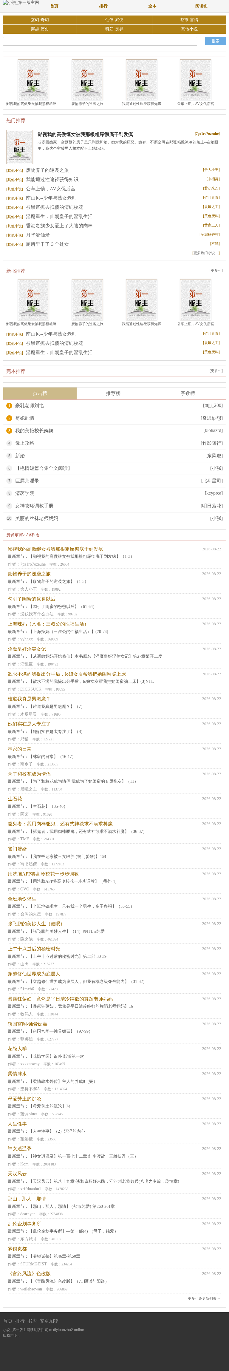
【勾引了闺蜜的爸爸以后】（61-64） (63, 606)
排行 (103, 6)
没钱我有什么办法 (37, 614)
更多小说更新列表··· (204, 1298)
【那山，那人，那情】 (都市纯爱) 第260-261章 (72, 1206)
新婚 (20, 455)
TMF (24, 839)
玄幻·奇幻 (40, 20)
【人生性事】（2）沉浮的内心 (57, 1131)
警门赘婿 (17, 848)
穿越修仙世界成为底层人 (34, 973)
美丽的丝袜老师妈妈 (36, 518)
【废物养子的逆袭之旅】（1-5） (59, 581)
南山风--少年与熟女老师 (41, 197)
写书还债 (28, 864)
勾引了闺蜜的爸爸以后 (31, 598)
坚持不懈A (30, 1089)
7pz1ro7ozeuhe (33, 564)
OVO (24, 889)
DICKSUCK (30, 689)
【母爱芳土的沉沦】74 (49, 1106)
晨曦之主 (28, 789)
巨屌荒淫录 (27, 480)
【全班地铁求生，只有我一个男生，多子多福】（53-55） (81, 906)
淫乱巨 (26, 664)
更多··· (216, 270)
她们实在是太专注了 (29, 723)
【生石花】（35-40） (48, 806)
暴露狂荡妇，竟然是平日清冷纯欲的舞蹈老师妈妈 (60, 998)
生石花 (15, 798)
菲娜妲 (26, 1039)
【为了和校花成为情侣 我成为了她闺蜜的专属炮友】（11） (83, 781)
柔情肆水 (17, 1073)
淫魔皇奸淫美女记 (27, 648)
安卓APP (49, 1321)
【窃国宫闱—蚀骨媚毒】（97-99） (61, 1031)
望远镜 (26, 1139)
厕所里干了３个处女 (37, 244)
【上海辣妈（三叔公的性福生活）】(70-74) (68, 631)
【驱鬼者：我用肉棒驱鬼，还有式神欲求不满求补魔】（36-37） (88, 831)
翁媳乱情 (24, 418)
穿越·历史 (40, 29)
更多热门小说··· (206, 253)
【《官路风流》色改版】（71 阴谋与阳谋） (69, 1281)
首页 (54, 6)
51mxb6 (27, 989)
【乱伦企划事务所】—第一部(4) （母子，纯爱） (73, 1231)
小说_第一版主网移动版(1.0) (25, 1330)
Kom (24, 1164)
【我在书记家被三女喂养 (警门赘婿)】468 (67, 856)
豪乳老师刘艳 (29, 405)
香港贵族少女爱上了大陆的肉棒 (49, 225)
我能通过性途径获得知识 (141, 104)
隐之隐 (26, 939)
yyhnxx (26, 639)
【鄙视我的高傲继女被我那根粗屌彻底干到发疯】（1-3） (81, 556)
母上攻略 (24, 443)
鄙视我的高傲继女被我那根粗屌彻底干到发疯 (42, 104)
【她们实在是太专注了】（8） (57, 731)
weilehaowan (31, 1289)
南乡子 (26, 764)
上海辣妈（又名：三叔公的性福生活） (48, 623)
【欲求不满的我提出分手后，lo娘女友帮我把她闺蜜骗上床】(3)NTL (91, 681)
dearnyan (27, 1214)
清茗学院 (24, 493)
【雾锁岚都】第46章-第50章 (54, 1256)
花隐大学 (17, 1048)
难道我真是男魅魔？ (29, 698)
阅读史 (201, 6)
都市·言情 (189, 20)
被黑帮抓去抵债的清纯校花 (44, 207)
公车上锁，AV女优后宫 (195, 104)
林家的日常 (20, 748)
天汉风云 (17, 1173)
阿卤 (24, 814)
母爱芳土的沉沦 (24, 1098)
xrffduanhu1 (30, 1189)
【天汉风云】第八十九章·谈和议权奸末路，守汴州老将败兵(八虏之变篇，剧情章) (104, 1181)
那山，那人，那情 (27, 1198)
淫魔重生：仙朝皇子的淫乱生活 (49, 216)
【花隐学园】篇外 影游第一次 (56, 1056)
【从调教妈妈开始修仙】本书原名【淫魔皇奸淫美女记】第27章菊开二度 (95, 656)
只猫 (24, 739)
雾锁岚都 (17, 1248)
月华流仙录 (28, 234)
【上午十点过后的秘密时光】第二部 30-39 (67, 956)
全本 (152, 6)
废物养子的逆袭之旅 (87, 104)
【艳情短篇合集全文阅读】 (43, 468)
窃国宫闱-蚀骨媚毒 (27, 1023)
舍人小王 (28, 589)
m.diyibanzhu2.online (66, 1330)
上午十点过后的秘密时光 (34, 948)
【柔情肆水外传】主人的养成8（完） (63, 1081)
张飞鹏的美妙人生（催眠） (36, 923)
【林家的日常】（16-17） (52, 756)
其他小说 (189, 29)
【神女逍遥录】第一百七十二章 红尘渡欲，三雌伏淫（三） (83, 1156)
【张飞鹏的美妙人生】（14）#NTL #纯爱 (67, 931)
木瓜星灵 (28, 714)
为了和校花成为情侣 (29, 773)
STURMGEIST (33, 1264)
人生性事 (17, 1123)
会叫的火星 (30, 914)
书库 (32, 1321)
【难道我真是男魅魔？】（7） (57, 706)
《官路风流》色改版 (29, 1273)
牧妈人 (26, 1014)
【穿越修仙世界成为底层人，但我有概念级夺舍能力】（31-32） (88, 981)
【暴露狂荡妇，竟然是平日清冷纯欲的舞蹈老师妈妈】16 (81, 1006)
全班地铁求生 (22, 898)
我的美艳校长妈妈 (34, 430)
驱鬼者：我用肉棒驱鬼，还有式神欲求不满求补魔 (60, 823)
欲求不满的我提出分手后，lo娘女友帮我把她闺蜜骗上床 (67, 674)
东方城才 (28, 1239)
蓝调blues (28, 1114)
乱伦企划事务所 (24, 1223)
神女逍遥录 (20, 1148)
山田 (24, 964)
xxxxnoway (30, 1064)
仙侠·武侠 (114, 20)
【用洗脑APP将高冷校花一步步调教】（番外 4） (74, 881)
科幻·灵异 (114, 29)
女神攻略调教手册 (34, 505)
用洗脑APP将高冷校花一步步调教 (43, 873)
